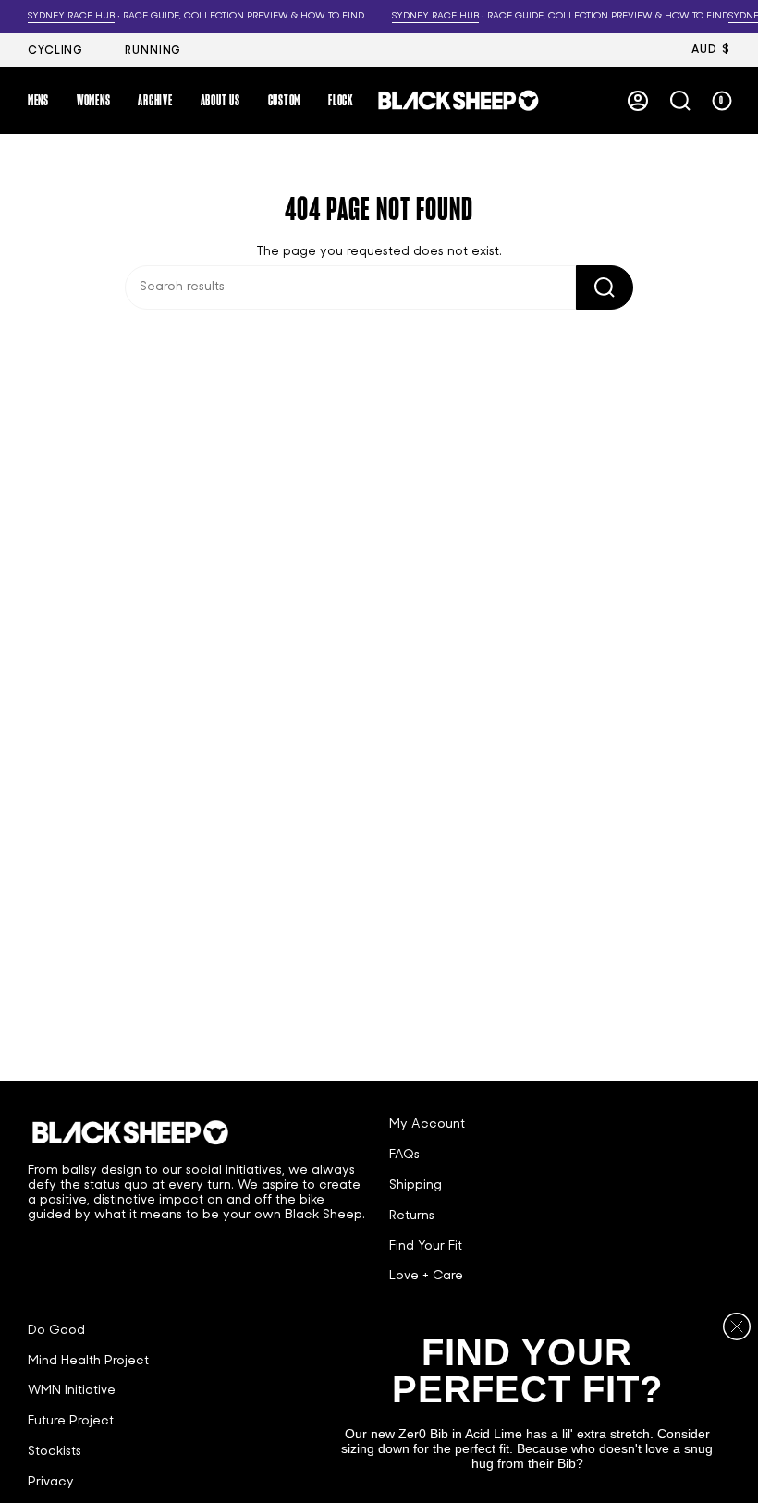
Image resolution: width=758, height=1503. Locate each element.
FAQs (404, 1155)
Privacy (51, 1482)
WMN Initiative (72, 1391)
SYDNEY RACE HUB (61, 16)
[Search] (604, 287)
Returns (411, 1216)
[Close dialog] (737, 1326)
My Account (427, 1124)
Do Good (56, 1331)
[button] (38, 100)
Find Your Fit (425, 1246)
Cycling (55, 50)
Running (153, 50)
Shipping (415, 1185)
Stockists (54, 1452)
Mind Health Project (88, 1361)
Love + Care (426, 1276)
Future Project (71, 1421)
